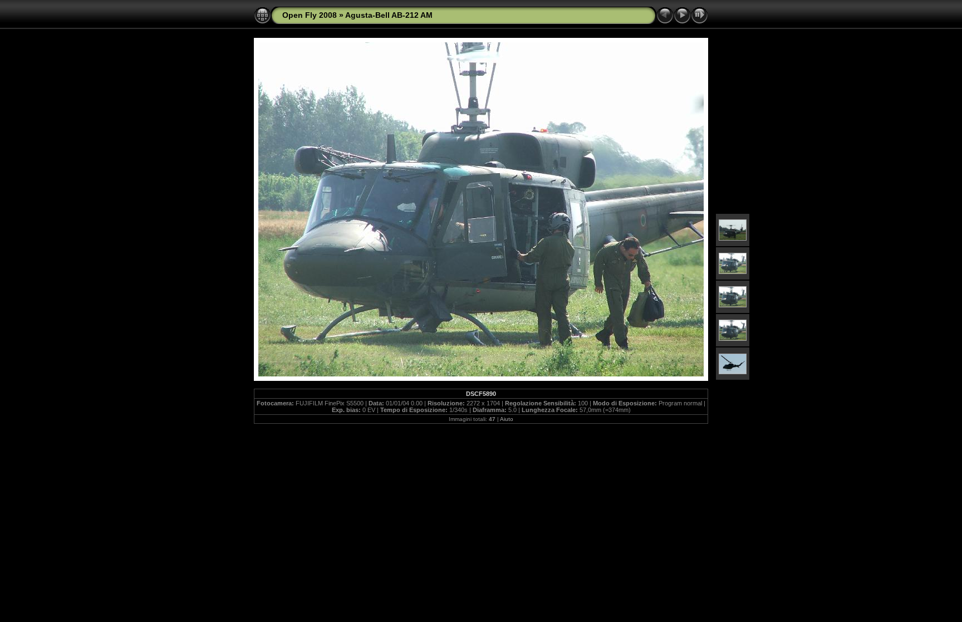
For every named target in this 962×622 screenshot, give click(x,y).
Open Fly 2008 (309, 15)
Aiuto (506, 419)
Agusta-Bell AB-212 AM (389, 15)
